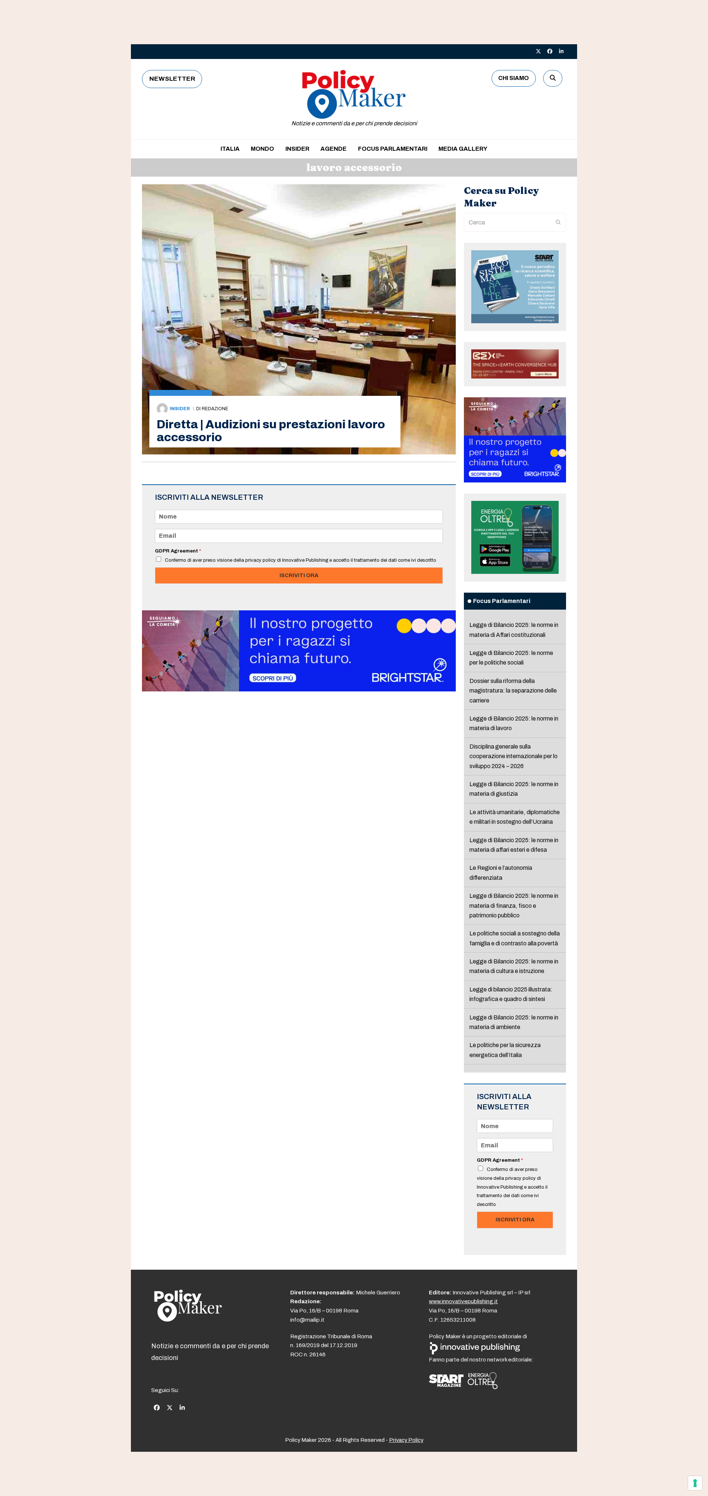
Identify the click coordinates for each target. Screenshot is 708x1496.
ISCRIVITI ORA (299, 575)
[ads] (299, 689)
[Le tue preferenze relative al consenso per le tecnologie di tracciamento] (695, 1483)
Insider (180, 408)
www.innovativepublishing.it (463, 1301)
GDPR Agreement (178, 551)
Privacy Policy (406, 1440)
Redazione (215, 408)
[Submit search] (558, 222)
